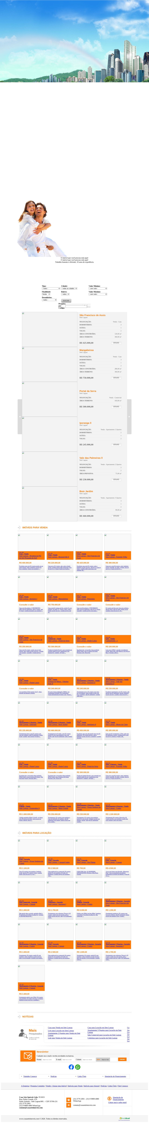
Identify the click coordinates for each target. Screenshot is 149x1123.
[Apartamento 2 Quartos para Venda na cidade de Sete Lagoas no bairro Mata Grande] (60, 802)
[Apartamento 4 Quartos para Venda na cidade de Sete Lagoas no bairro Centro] (117, 802)
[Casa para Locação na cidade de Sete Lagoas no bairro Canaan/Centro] (60, 856)
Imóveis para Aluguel (91, 1086)
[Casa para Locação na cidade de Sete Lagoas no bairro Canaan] (60, 940)
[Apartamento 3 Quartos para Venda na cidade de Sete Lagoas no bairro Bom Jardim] (49, 521)
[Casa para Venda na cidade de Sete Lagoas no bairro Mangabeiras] (49, 381)
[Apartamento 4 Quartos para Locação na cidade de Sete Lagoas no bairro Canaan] (31, 982)
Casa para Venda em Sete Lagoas (60, 1028)
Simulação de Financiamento (115, 1076)
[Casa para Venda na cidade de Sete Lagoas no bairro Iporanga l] (31, 593)
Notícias (54, 1076)
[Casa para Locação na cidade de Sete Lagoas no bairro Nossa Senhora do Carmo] (31, 856)
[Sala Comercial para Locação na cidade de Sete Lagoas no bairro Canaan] (31, 898)
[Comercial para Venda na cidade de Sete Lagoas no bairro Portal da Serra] (49, 416)
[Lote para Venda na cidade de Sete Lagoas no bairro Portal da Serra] (89, 760)
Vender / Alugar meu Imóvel (56, 1086)
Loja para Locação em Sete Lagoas (61, 1031)
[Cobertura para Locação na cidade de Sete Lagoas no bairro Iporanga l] (60, 898)
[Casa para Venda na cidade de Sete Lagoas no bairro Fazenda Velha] (117, 551)
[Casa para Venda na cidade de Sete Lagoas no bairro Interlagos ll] (89, 718)
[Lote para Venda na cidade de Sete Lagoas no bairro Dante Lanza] (89, 634)
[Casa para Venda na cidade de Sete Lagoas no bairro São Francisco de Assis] (49, 346)
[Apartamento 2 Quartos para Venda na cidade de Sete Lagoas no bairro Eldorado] (31, 718)
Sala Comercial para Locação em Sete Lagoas (104, 1035)
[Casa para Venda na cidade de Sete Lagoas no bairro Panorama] (89, 593)
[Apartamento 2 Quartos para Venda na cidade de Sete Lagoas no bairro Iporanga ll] (49, 451)
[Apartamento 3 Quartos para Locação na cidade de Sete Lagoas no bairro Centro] (31, 940)
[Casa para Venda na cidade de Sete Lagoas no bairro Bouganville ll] (60, 551)
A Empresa (25, 1086)
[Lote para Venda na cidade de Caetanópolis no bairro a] (117, 634)
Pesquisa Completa (37, 1086)
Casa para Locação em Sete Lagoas (101, 1028)
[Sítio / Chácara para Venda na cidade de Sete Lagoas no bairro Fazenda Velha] (117, 760)
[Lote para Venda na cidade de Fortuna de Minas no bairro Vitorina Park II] (60, 676)
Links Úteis (82, 1076)
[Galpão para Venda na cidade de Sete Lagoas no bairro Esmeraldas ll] (31, 802)
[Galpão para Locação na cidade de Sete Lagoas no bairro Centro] (89, 898)
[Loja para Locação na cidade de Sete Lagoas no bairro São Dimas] (89, 856)
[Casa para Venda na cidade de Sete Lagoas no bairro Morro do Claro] (117, 718)
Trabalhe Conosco (30, 1076)
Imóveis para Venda (75, 1086)
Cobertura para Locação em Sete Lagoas (102, 1038)
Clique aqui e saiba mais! (117, 1102)
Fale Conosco (123, 1086)
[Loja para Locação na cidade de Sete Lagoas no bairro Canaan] (117, 856)
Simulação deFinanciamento (118, 1098)
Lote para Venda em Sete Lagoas (60, 1038)
